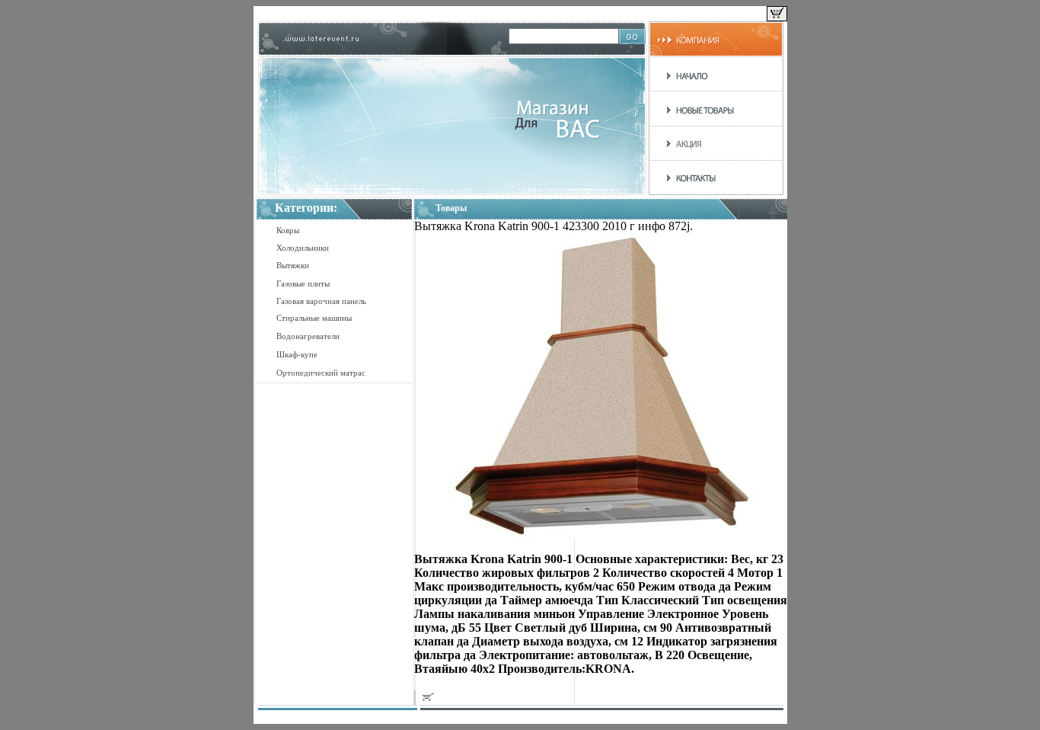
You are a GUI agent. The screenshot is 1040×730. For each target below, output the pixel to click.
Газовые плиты (303, 283)
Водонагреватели (308, 336)
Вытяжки (292, 265)
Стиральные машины (314, 317)
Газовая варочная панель (321, 301)
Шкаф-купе (296, 354)
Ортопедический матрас (320, 372)
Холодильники (302, 247)
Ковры (287, 230)
